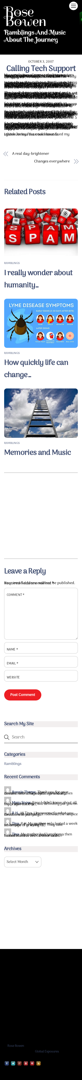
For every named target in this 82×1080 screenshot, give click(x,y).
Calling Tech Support (41, 68)
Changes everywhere (52, 161)
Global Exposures (47, 1051)
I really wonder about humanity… (38, 279)
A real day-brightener (30, 154)
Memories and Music (37, 453)
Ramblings (12, 263)
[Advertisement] (41, 516)
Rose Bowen (15, 1046)
